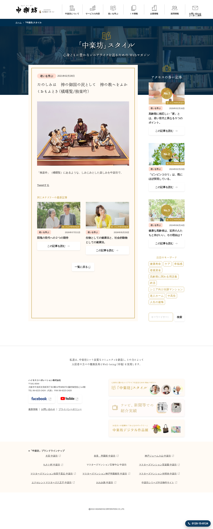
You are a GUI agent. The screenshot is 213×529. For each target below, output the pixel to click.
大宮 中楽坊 (51, 456)
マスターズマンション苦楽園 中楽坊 (158, 464)
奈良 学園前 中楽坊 (104, 456)
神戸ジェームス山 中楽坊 (158, 456)
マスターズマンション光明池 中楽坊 (158, 473)
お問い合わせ (48, 409)
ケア (167, 263)
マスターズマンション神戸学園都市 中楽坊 (104, 473)
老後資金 (155, 270)
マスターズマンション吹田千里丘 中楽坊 (51, 473)
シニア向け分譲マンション (166, 289)
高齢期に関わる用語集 (163, 276)
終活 (152, 283)
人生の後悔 (157, 302)
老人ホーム (157, 295)
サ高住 (172, 295)
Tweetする (43, 185)
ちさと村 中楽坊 (51, 464)
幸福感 (178, 263)
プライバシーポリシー (70, 409)
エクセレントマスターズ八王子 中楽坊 (52, 482)
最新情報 (33, 409)
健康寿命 (155, 263)
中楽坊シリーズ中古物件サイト (158, 482)
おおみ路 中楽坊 (104, 482)
